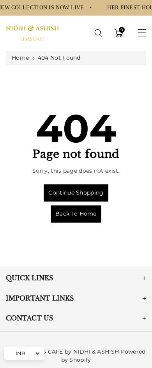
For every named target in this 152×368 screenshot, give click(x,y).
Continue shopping (75, 192)
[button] (98, 33)
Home (20, 57)
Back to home (76, 213)
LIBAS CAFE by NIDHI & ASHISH (74, 351)
